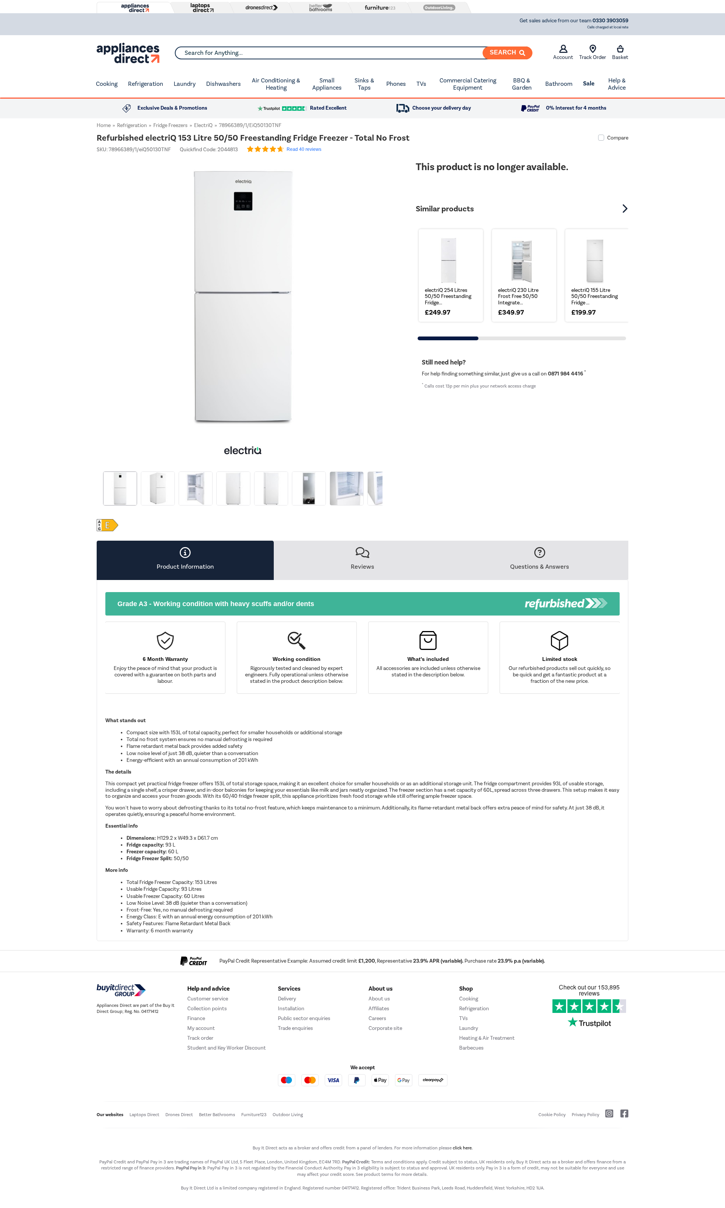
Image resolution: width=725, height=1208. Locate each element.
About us (379, 999)
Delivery (287, 999)
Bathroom (558, 83)
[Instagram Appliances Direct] (606, 1116)
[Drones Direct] (259, 7)
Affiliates (379, 1008)
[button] (384, 293)
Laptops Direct (144, 1114)
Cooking (106, 83)
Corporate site (385, 1028)
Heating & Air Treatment (487, 1038)
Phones (396, 83)
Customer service (207, 999)
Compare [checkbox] (617, 138)
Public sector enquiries (304, 1018)
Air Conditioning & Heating (276, 84)
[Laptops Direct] (200, 7)
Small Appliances (327, 84)
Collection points (207, 1008)
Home (104, 125)
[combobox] (353, 53)
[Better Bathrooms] (319, 7)
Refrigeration (145, 83)
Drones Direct (179, 1114)
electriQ (203, 125)
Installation (291, 1008)
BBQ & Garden (522, 84)
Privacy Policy (585, 1114)
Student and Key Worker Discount (226, 1048)
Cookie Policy (552, 1114)
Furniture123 (254, 1114)
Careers (377, 1018)
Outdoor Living (288, 1114)
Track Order (592, 57)
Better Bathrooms (217, 1114)
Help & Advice (617, 84)
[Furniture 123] (378, 7)
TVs (421, 83)
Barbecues (471, 1048)
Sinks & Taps (364, 84)
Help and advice (208, 988)
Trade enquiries (295, 1028)
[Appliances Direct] (134, 7)
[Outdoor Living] (437, 8)
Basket (620, 57)
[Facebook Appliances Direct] (621, 1116)
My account (201, 1028)
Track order (200, 1038)
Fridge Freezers (170, 125)
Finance (196, 1018)
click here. (463, 1148)
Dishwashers (223, 83)
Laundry (185, 83)
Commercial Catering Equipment (468, 84)
